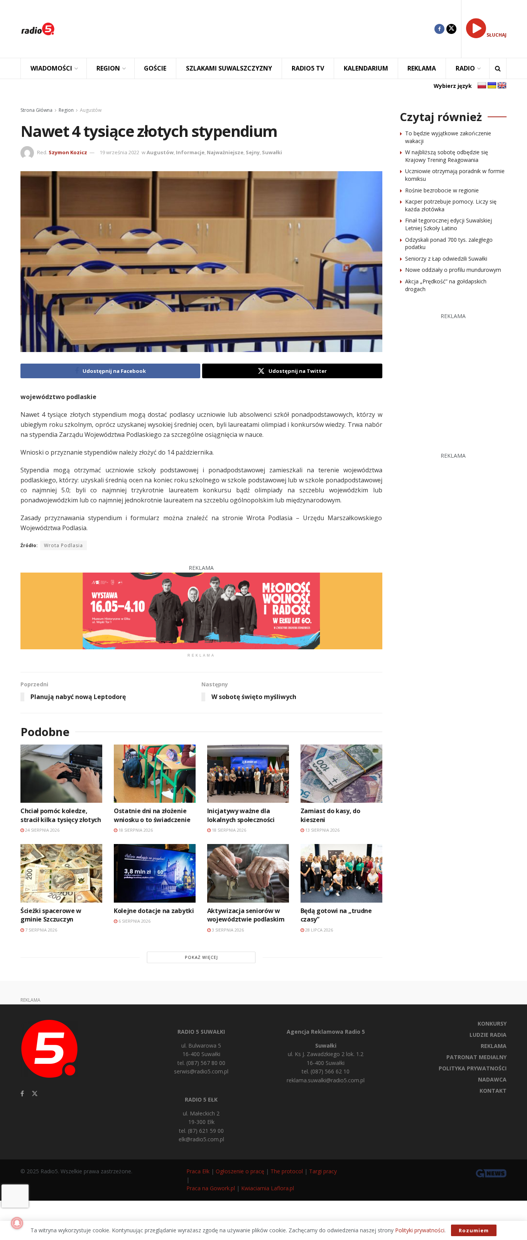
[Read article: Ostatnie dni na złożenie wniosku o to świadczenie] (155, 774)
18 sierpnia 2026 (135, 830)
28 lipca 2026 (318, 930)
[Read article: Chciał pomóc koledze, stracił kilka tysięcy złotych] (61, 774)
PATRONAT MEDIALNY (476, 1057)
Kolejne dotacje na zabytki (154, 910)
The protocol (286, 1171)
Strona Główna (36, 110)
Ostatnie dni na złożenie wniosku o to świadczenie (152, 815)
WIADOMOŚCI (51, 68)
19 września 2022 (119, 152)
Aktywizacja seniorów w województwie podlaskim (246, 914)
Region (66, 110)
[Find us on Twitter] (451, 29)
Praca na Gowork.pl (210, 1188)
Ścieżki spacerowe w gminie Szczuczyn (50, 914)
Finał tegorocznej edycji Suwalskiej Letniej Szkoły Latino (448, 224)
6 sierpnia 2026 (133, 921)
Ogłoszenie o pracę (240, 1171)
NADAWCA (492, 1079)
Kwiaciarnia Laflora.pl (267, 1188)
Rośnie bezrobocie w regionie (442, 190)
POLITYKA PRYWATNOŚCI (473, 1068)
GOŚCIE (155, 68)
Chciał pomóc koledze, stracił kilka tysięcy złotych (60, 815)
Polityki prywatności (419, 1230)
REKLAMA (421, 68)
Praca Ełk (197, 1171)
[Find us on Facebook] (439, 29)
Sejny (253, 152)
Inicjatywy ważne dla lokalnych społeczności (241, 815)
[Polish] (481, 85)
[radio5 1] (201, 610)
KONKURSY (492, 1023)
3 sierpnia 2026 (227, 930)
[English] (502, 85)
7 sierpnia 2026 (40, 930)
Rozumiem (474, 1230)
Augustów (90, 110)
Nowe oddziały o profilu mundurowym (453, 269)
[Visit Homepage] (37, 29)
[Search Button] (498, 68)
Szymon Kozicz (68, 152)
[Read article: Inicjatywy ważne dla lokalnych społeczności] (248, 774)
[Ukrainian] (492, 85)
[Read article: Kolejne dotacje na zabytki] (155, 873)
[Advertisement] (250, 29)
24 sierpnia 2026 (41, 830)
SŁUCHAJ (496, 35)
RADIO (465, 68)
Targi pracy (323, 1171)
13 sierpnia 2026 (322, 830)
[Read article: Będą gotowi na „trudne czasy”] (341, 873)
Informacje (190, 152)
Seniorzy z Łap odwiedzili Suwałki (446, 258)
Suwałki (272, 152)
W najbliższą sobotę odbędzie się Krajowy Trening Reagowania (446, 155)
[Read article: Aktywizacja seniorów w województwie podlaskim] (248, 873)
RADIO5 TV (308, 68)
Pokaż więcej (201, 957)
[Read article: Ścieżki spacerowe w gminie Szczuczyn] (61, 873)
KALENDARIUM (366, 68)
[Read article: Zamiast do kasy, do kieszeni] (341, 774)
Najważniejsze (225, 152)
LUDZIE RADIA (488, 1034)
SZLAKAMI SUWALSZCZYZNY (229, 68)
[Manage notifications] (17, 1223)
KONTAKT (493, 1090)
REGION (108, 68)
